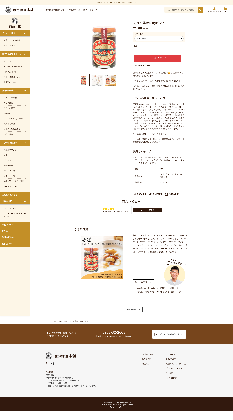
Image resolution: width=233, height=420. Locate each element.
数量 (135, 46)
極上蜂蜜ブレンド (11, 150)
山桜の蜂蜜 (8, 134)
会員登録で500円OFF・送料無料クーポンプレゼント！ (117, 2)
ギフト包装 (139, 34)
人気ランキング (10, 45)
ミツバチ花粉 (9, 176)
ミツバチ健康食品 (9, 143)
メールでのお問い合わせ (172, 334)
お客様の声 (7, 244)
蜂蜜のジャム (8, 225)
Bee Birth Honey (10, 186)
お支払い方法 (139, 65)
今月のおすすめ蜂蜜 (12, 40)
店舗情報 (49, 372)
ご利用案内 (170, 354)
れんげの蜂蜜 (9, 124)
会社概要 (169, 373)
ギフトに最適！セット (13, 77)
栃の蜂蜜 (7, 113)
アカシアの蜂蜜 (10, 98)
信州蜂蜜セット (10, 72)
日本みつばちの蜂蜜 (12, 129)
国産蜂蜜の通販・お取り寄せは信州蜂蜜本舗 (116, 403)
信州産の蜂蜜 (8, 91)
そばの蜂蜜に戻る (133, 309)
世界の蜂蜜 (7, 201)
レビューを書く (147, 210)
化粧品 (5, 231)
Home (54, 321)
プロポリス (8, 160)
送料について (151, 65)
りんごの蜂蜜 (9, 108)
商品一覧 (145, 364)
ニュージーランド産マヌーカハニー (15, 214)
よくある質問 (171, 359)
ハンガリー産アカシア (13, 208)
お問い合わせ (171, 378)
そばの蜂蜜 (8, 103)
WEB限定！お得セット (13, 66)
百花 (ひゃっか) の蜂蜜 (13, 119)
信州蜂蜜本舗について (11, 237)
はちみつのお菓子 (9, 195)
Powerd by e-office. (116, 407)
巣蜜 (6, 155)
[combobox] (183, 10)
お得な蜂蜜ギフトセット (12, 54)
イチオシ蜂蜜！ (9, 33)
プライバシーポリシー (175, 368)
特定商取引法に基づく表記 (176, 364)
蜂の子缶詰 (8, 165)
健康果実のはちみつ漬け (14, 181)
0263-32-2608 (113, 332)
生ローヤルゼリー (11, 171)
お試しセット (9, 61)
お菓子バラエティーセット (15, 82)
